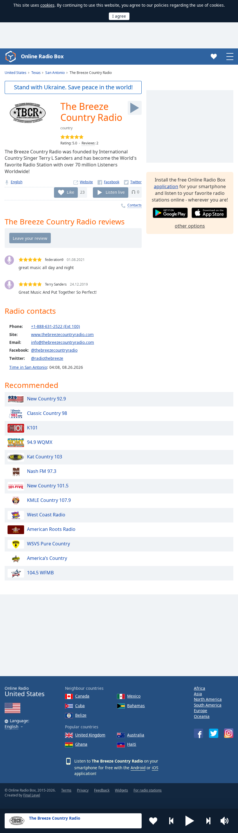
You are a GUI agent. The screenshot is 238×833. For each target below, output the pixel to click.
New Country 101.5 (47, 485)
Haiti (131, 744)
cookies (47, 5)
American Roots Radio (51, 529)
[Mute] (226, 821)
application (166, 186)
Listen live (115, 192)
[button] (190, 821)
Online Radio (24, 691)
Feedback (101, 790)
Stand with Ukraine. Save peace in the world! (73, 87)
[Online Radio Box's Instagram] (228, 733)
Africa (199, 688)
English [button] (11, 726)
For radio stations (148, 790)
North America (208, 699)
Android (138, 767)
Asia (198, 693)
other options (190, 226)
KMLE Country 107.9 (49, 500)
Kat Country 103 (44, 456)
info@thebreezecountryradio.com (62, 342)
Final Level (31, 795)
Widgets (121, 790)
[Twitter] (133, 181)
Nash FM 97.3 (41, 471)
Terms (66, 790)
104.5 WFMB (40, 572)
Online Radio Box (42, 56)
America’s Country (47, 558)
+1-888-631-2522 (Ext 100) (55, 326)
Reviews (88, 143)
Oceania (202, 716)
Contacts (134, 205)
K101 (32, 427)
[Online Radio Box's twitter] (213, 733)
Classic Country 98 (47, 413)
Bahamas (136, 705)
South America (207, 705)
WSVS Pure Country (48, 543)
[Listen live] (135, 108)
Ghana (81, 744)
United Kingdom (90, 735)
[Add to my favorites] (153, 821)
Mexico (133, 696)
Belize (80, 715)
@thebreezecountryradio (54, 350)
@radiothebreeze (47, 358)
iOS (155, 767)
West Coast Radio (46, 514)
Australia (135, 735)
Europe (200, 710)
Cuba (80, 705)
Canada (82, 696)
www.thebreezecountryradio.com (62, 334)
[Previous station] (171, 821)
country (66, 128)
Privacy (83, 790)
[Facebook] (108, 181)
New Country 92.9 (46, 398)
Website (86, 181)
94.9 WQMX (39, 442)
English (16, 181)
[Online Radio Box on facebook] (198, 733)
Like (70, 192)
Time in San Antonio (28, 367)
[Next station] (208, 821)
